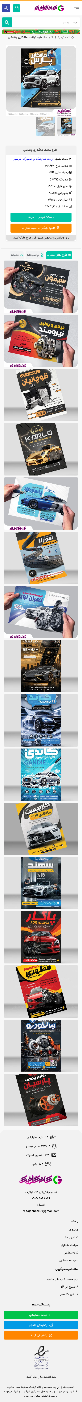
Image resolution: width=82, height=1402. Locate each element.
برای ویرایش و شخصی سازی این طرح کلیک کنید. (41, 238)
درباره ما (73, 1230)
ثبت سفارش (71, 1253)
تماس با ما (71, 1237)
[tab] (59, 255)
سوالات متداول (69, 1245)
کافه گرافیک (63, 37)
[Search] (7, 22)
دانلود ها (49, 37)
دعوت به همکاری (68, 1260)
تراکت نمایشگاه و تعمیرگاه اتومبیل (33, 159)
